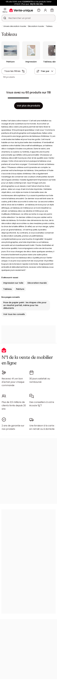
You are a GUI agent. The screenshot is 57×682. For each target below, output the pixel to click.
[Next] (51, 51)
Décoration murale (36, 26)
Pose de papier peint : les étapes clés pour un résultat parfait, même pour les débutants (24, 305)
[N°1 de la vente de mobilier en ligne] (21, 10)
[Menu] (5, 9)
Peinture (20, 289)
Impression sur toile (13, 282)
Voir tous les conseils (14, 314)
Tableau (7, 289)
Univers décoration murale (14, 26)
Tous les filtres (12, 71)
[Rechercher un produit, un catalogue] (5, 18)
